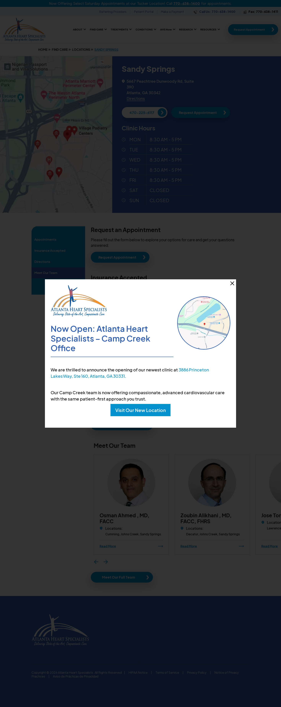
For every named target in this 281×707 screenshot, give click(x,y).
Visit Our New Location (140, 410)
